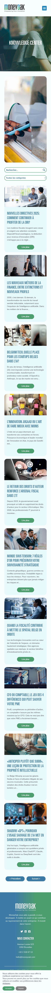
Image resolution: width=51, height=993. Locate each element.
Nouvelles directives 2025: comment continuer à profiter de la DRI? (23, 217)
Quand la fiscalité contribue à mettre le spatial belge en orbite (25, 629)
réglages (6, 983)
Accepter (8, 988)
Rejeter (21, 988)
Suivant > (36, 878)
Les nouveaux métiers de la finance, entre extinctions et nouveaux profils (25, 287)
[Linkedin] (25, 931)
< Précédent (15, 878)
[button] (44, 8)
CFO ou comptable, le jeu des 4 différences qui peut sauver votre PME (25, 699)
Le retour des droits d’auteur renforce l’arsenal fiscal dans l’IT (25, 490)
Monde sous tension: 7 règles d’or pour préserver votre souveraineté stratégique (24, 560)
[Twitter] (22, 931)
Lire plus (25, 247)
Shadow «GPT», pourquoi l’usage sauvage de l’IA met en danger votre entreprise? (25, 835)
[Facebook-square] (29, 931)
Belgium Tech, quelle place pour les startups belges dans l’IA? (23, 356)
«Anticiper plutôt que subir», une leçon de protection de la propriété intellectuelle (25, 765)
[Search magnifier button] (44, 170)
